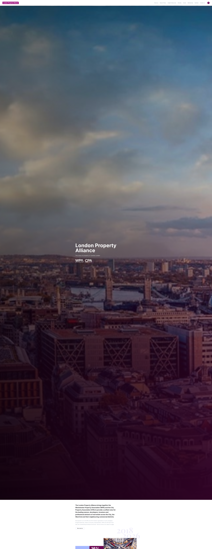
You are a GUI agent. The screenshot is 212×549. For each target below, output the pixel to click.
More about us (80, 528)
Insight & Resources (172, 2)
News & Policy (163, 2)
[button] (208, 3)
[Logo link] (79, 261)
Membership (190, 2)
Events (184, 2)
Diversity (179, 2)
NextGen (196, 2)
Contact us (202, 2)
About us (156, 2)
